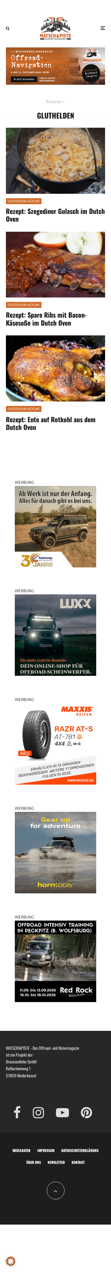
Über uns (33, 1162)
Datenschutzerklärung (80, 1150)
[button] (10, 1261)
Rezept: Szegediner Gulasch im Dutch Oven (55, 215)
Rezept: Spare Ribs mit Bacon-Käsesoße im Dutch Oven (46, 319)
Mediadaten (21, 1150)
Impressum (45, 1150)
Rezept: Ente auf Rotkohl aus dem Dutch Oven (51, 423)
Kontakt (78, 1162)
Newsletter (56, 1162)
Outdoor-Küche (24, 201)
